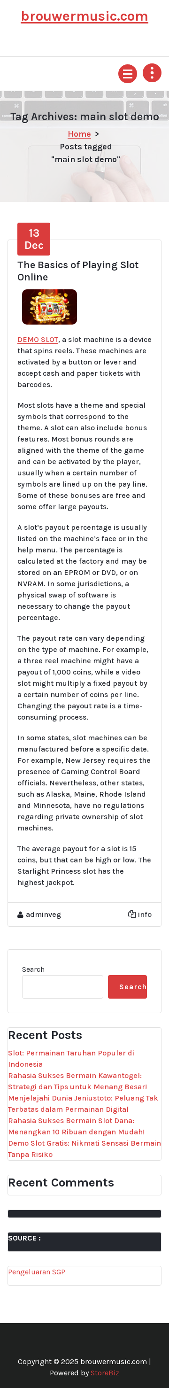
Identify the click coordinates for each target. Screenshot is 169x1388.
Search (33, 969)
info (145, 914)
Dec (34, 239)
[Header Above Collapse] (152, 72)
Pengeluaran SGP (36, 1271)
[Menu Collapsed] (127, 73)
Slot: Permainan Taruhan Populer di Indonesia (71, 1058)
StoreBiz (105, 1372)
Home (79, 134)
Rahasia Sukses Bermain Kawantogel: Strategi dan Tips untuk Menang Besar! (77, 1081)
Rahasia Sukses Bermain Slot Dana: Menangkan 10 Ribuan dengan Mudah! (76, 1126)
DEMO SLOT (37, 339)
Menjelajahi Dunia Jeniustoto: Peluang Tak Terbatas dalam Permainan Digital (83, 1103)
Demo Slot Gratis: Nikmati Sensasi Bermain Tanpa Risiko (84, 1149)
